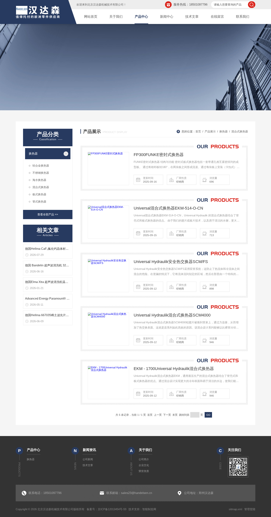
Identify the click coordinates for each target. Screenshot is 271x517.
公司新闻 (88, 459)
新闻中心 (166, 16)
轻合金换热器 (40, 165)
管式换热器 (39, 201)
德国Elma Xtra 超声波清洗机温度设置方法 (52, 281)
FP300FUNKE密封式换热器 (159, 154)
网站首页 (90, 16)
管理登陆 (249, 509)
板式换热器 (39, 194)
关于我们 (116, 16)
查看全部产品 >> (47, 214)
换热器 (33, 153)
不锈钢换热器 (40, 172)
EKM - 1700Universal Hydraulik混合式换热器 (174, 368)
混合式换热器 (40, 187)
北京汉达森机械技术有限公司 (106, 4)
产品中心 (141, 16)
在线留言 (217, 16)
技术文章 (192, 16)
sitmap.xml (235, 509)
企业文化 (144, 465)
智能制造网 (149, 509)
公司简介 (144, 459)
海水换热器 (39, 179)
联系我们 (242, 16)
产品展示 (210, 131)
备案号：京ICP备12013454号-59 (106, 509)
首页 (198, 131)
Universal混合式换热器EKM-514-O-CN (168, 208)
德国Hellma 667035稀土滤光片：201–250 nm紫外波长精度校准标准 (70, 315)
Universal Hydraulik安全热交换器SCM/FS (171, 261)
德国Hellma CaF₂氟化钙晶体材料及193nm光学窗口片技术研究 (66, 248)
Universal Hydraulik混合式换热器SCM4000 (172, 315)
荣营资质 (144, 471)
